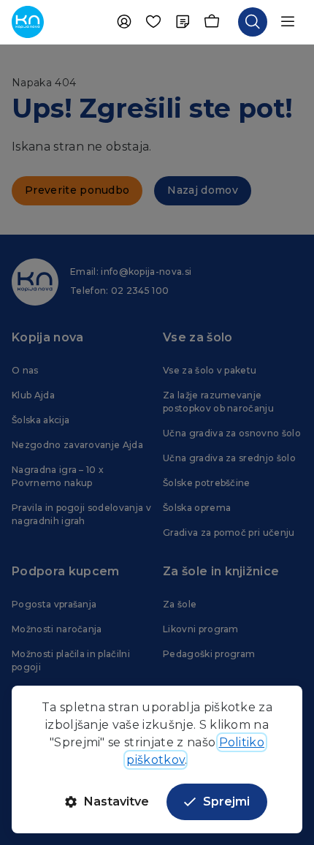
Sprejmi (226, 801)
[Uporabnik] (124, 22)
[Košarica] (211, 22)
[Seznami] (182, 22)
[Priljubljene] (153, 22)
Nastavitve (116, 801)
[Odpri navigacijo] (287, 22)
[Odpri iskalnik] (252, 22)
